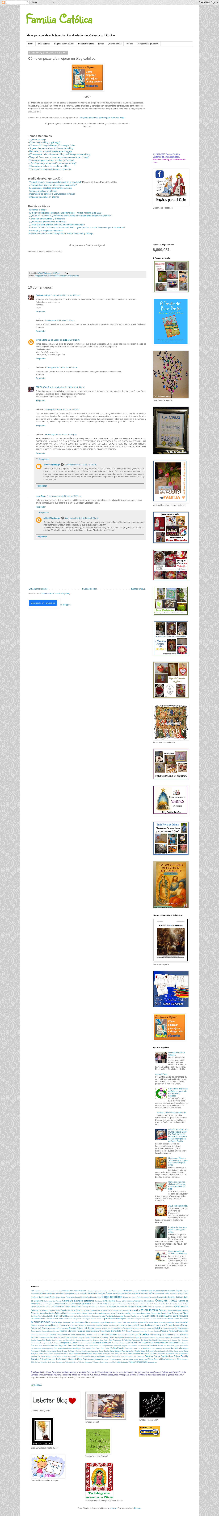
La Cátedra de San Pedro (53, 1319)
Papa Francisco (132, 1331)
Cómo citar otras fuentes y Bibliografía (47, 219)
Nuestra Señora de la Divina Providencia (111, 1325)
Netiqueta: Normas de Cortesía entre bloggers (50, 151)
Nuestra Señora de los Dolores (141, 1325)
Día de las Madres (181, 1304)
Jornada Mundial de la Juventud (110, 1316)
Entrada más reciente (38, 589)
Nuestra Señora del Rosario (81, 1328)
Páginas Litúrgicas (68, 1331)
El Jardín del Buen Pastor (136, 1307)
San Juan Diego (57, 1345)
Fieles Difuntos (182, 1310)
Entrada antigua (138, 589)
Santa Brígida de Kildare (66, 1351)
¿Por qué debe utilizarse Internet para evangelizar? (53, 185)
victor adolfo (41, 340)
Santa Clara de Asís (118, 1351)
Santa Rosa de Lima (101, 1353)
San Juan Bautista (157, 1343)
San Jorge (115, 1343)
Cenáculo (98, 1301)
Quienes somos (115, 44)
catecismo (89, 1300)
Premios (53, 1335)
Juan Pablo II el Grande (155, 1316)
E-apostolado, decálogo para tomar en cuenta (50, 188)
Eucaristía (85, 1310)
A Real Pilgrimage (51, 465)
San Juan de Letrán (42, 1345)
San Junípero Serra (105, 1345)
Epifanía (34, 1310)
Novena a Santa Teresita (41, 1325)
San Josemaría (144, 1343)
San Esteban (94, 1340)
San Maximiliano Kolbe (63, 1348)
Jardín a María (36, 1316)
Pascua (164, 1331)
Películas (173, 1331)
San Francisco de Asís (118, 1340)
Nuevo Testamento (124, 1328)
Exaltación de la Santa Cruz (100, 1310)
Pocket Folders (36, 1335)
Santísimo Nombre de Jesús (168, 1353)
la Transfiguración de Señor (90, 1319)
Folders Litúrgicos (86, 44)
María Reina (80, 1322)
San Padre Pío (107, 1348)
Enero (177, 1306)
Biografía (93, 1297)
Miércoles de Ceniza (130, 1322)
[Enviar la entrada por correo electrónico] (66, 273)
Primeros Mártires (124, 1335)
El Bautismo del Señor (115, 1307)
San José (133, 1343)
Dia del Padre (47, 1307)
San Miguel (76, 1348)
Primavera (96, 1335)
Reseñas (184, 1335)
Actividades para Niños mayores (73, 1291)
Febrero (163, 1310)
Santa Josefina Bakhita (164, 1351)
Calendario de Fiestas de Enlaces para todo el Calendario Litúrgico (178, 1092)
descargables (113, 1304)
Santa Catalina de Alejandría (87, 1351)
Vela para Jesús (98, 1362)
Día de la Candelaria (154, 1304)
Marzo (88, 1322)
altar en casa (154, 1291)
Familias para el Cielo (121, 1310)
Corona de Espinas (46, 1304)
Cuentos (95, 1304)
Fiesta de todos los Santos (43, 1313)
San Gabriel (153, 1340)
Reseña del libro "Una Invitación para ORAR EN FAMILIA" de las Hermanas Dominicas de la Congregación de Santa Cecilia (178, 1135)
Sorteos (86, 1359)
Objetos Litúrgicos (147, 1328)
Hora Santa (136, 1313)
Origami (45, 1331)
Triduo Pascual (154, 1359)
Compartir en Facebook (43, 603)
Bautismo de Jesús (46, 1297)
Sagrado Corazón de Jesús (102, 1337)
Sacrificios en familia (69, 1337)
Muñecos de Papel (150, 1322)
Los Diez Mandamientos (159, 1319)
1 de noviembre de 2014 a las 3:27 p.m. (64, 496)
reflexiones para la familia (161, 1335)
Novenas (55, 1325)
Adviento (127, 1290)
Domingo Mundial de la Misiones (94, 1307)
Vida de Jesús (122, 1362)
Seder (108, 1356)
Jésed (45, 1316)
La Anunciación (37, 1319)
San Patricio (118, 1348)
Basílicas (34, 1297)
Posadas (46, 1335)
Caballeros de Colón (149, 1297)
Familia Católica (59, 18)
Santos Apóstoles (83, 1356)
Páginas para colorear (88, 1331)
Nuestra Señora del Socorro (106, 1328)
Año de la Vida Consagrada (63, 1293)
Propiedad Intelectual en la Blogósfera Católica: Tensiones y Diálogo (61, 233)
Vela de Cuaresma (85, 1362)
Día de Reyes (36, 1307)
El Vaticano (169, 1307)
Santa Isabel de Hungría (145, 1351)
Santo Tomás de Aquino (66, 1356)
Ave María (173, 1293)
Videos (132, 1362)
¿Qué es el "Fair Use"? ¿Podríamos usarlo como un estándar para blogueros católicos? (70, 215)
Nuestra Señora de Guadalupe (84, 1325)
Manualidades (41, 1322)
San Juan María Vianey (74, 1345)
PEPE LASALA (42, 387)
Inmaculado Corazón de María (174, 1313)
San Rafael (147, 1348)
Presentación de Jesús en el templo (71, 1335)
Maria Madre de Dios (66, 1322)
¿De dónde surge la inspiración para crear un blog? (52, 163)
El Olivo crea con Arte (156, 1307)
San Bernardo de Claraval (62, 1340)
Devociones (122, 1304)
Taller (92, 1359)
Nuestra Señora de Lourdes (168, 1325)
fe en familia (149, 1310)
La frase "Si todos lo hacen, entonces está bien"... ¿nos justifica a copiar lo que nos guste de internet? (77, 227)
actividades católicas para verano (47, 1291)
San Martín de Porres (154, 1345)
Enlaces (184, 1307)
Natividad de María (171, 1322)
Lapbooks (107, 1318)
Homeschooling (123, 1313)
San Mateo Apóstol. (45, 1348)
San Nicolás (86, 1348)
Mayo (107, 1322)
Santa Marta (63, 1353)
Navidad (184, 1322)
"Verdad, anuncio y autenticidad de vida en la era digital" (55, 182)
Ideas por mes (44, 44)
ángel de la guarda (167, 1291)
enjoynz (113, 1508)
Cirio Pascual (109, 1301)
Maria (54, 1322)
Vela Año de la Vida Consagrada (53, 1362)
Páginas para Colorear (64, 44)
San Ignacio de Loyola (68, 1343)
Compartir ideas (166, 1300)
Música (161, 1322)
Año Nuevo (78, 1293)
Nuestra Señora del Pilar (58, 1328)
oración (174, 1328)
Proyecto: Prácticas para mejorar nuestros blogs (102, 117)
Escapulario (43, 1310)
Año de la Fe (46, 1293)
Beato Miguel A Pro (82, 1297)
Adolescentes (117, 1291)
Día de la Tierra (168, 1304)
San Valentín (176, 1348)
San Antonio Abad (178, 1337)
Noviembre (65, 1325)
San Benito (46, 1340)
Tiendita (129, 44)
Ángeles (179, 1291)
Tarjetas (97, 1359)
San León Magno (120, 1345)
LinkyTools (145, 1319)
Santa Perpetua (86, 1353)
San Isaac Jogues (84, 1343)
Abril (32, 1291)
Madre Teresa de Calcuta (178, 1319)
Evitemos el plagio (37, 210)
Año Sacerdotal (90, 1293)
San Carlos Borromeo (80, 1340)
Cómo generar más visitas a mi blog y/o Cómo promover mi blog (176, 1185)
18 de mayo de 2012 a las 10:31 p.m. (61, 434)
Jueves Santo (172, 1316)
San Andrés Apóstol (163, 1337)
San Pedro (129, 1348)
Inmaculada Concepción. (151, 1313)
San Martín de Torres (171, 1345)
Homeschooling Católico (147, 44)
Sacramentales (44, 1337)
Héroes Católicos (88, 1313)
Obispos (136, 1328)
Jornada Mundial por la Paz (134, 1316)
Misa (141, 1322)
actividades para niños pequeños (99, 1291)
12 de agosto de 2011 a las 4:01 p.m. (64, 340)
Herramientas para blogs (105, 1313)
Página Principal (89, 589)
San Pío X (138, 1348)
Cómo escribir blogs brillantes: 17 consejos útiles (52, 145)
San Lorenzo (132, 1345)
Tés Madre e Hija (131, 1359)
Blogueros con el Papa (132, 1297)
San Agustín (119, 1337)
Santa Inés (130, 1351)
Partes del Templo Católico (149, 1331)
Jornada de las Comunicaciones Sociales (82, 1316)
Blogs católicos (41, 276)
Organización (36, 1331)
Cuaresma (85, 1303)
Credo (68, 1304)
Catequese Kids (43, 295)
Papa (102, 1331)
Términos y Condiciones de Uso (113, 1359)
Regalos (176, 1335)
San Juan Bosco (171, 1343)
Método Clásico (116, 1322)
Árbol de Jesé (111, 1293)
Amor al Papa (161, 1074)
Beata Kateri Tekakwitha (65, 1297)
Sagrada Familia (83, 1337)
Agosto (144, 1290)
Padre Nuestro (53, 1331)
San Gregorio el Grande (168, 1340)
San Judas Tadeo (91, 1345)
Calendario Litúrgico (72, 1300)
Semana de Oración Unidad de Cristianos (128, 1356)
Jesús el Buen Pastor (57, 1316)
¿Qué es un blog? (37, 139)
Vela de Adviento (71, 1362)
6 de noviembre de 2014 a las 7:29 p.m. (82, 518)
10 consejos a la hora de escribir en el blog (49, 166)
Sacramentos (55, 1337)
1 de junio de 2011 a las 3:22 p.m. (65, 295)
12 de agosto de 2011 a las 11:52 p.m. (61, 368)
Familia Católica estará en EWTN (171, 1113)
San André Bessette (147, 1337)
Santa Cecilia (104, 1351)
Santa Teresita (133, 1353)
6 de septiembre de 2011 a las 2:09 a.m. (62, 409)
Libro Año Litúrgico (134, 1319)
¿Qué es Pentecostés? (178, 1206)
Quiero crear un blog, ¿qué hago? (44, 142)
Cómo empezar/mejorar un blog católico (63, 276)
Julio (181, 1316)
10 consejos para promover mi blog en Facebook (52, 160)
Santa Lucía (178, 1351)
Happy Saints (76, 1313)
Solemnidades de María (71, 1359)
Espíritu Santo (54, 1310)
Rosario (34, 1337)
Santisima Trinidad (148, 1353)
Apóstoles (101, 1293)
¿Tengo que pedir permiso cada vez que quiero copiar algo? (57, 224)
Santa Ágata (51, 1351)
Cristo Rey (75, 1304)
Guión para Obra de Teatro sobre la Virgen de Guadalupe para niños (178, 1161)
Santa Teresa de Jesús (118, 1353)
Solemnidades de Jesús (50, 1359)
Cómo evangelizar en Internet (43, 191)
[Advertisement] (170, 100)
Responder (41, 311)
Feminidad (172, 1310)
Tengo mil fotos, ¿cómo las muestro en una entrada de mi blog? (59, 157)
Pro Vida (135, 1335)
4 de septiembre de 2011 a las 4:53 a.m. (67, 387)
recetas (144, 1334)
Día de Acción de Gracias (137, 1304)
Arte (133, 1293)
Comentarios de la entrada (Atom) (55, 593)
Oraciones (183, 1328)
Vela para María (111, 1362)
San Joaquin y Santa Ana (101, 1343)
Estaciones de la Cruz (70, 1310)
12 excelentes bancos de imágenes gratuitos (50, 169)
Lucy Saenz (41, 496)
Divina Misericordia (72, 1307)
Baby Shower (183, 1293)
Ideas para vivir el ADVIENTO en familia (177, 1252)
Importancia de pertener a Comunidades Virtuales (52, 194)
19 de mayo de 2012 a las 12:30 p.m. (81, 465)
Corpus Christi (59, 1304)
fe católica (135, 1310)
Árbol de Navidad (124, 1293)
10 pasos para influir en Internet (44, 197)
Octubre (158, 1328)
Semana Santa (152, 1356)
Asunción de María (161, 1293)
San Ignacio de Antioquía (49, 1343)
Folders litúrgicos (62, 1313)
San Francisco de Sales (138, 1340)
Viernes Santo (141, 1362)
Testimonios (142, 1359)
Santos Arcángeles (98, 1356)
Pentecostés (182, 1331)
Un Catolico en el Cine (171, 1359)
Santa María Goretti (51, 1353)
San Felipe (104, 1340)
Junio (185, 1316)
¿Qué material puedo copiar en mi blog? (47, 221)
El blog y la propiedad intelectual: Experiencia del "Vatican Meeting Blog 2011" (65, 213)
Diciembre (58, 1306)
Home (31, 44)
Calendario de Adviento (167, 1297)
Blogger (137, 1508)
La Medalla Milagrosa (72, 1319)
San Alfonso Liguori (132, 1337)
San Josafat (124, 1343)
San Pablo (96, 1348)
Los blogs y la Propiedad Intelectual (46, 230)
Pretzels (89, 1335)
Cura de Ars (103, 1304)
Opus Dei (167, 1328)
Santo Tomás (51, 1356)
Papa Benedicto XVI (115, 1331)
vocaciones (152, 1362)
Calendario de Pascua (52, 1301)
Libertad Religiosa (119, 1319)
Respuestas (44, 459)
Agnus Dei (136, 1291)
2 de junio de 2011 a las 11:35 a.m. (60, 320)
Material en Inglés (98, 1322)
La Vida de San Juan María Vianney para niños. (177, 1229)
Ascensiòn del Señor (144, 1293)
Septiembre (167, 1356)
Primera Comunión (109, 1335)
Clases (118, 1301)
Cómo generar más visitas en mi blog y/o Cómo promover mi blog (59, 154)
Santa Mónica (74, 1353)
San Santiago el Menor (161, 1348)
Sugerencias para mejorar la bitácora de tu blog (51, 148)
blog (99, 1297)
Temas (101, 44)
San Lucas (142, 1345)
